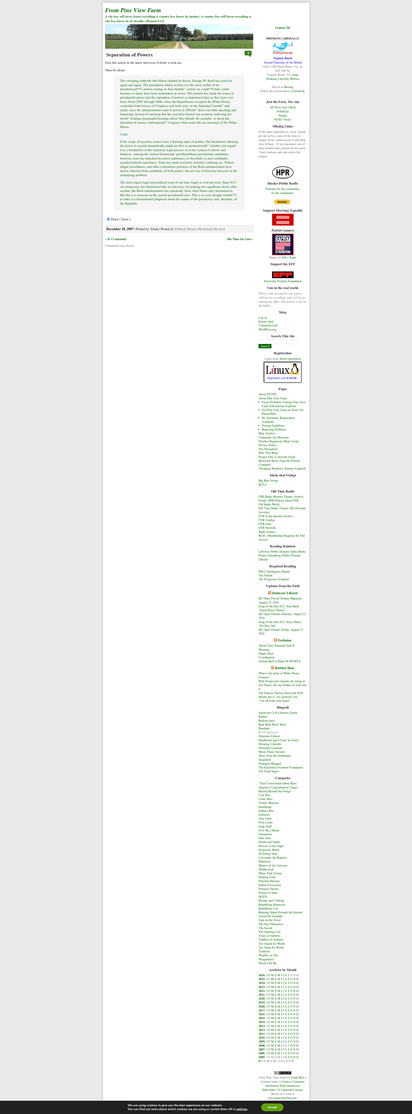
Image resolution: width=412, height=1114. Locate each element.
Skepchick (265, 760)
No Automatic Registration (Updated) (278, 420)
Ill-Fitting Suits (268, 854)
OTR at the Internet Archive (276, 516)
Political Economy (270, 885)
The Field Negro (269, 771)
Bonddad (264, 728)
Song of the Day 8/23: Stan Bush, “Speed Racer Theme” (279, 608)
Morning (264, 649)
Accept (272, 1107)
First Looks (266, 822)
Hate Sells (265, 838)
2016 (262, 1014)
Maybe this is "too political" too (278, 697)
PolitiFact (283, 111)
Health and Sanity (269, 842)
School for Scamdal (270, 916)
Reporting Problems (274, 429)
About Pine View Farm (273, 398)
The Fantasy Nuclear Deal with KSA (281, 693)
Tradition (264, 951)
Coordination (266, 657)
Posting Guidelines (273, 425)
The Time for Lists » (240, 239)
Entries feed (266, 321)
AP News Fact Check (283, 107)
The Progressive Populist (274, 579)
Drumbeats (265, 807)
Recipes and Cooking (271, 900)
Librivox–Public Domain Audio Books (282, 551)
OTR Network (267, 528)
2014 (262, 1022)
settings (241, 1109)
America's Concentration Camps (278, 787)
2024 (262, 983)
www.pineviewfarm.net (282, 1098)
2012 (262, 1030)
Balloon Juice (267, 720)
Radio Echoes (267, 532)
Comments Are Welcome (274, 437)
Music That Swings (270, 873)
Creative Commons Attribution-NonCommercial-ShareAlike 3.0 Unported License (283, 1085)
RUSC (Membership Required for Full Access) (282, 537)
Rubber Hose (284, 667)
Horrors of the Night (271, 846)
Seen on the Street (270, 920)
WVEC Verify (282, 119)
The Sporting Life (270, 932)
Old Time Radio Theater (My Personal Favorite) (282, 510)
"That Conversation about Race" (278, 783)
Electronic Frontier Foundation (283, 281)
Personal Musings (269, 881)
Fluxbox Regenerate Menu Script (279, 441)
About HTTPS (267, 394)
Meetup (288, 87)
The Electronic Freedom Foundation (281, 767)
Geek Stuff (265, 826)
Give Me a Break (269, 830)
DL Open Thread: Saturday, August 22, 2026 (283, 616)
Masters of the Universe (273, 865)
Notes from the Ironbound (274, 755)
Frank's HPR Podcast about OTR (278, 500)
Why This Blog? (269, 453)
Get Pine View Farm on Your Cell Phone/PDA (282, 412)
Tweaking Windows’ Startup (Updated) (282, 468)
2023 (262, 987)
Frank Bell (297, 1077)
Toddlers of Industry (271, 939)
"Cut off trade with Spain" (274, 701)
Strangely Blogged (270, 763)
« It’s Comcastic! (116, 239)
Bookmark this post (212, 229)
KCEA (263, 484)
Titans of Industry (269, 936)
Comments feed (268, 325)
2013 (262, 1026)
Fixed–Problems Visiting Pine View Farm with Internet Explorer (284, 404)
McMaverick (266, 869)
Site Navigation (268, 449)
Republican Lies (268, 908)
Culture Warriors (269, 803)
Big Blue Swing (268, 480)
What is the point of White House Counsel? (279, 675)
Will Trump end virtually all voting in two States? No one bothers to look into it (283, 685)
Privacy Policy (267, 445)
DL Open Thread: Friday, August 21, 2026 (281, 631)
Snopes (283, 115)
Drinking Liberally (270, 744)
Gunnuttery (265, 834)
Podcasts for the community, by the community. (283, 191)
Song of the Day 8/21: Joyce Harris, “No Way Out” (280, 624)
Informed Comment (270, 748)
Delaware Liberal (284, 592)
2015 (262, 1018)
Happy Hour (266, 653)
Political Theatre (269, 889)
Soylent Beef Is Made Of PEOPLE (280, 661)
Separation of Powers (129, 54)
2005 (262, 1057)
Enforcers (264, 814)
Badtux (263, 716)
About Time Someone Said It (276, 645)
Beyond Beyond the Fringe (275, 791)
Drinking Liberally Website (282, 79)
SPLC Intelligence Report (274, 571)
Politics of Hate (268, 893)
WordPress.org (267, 329)
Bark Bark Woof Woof (272, 724)
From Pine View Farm (133, 10)
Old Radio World (269, 504)
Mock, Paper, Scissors (272, 752)
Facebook (299, 91)
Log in (263, 317)
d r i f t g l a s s (268, 732)
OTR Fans (265, 524)
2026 (262, 975)
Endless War (266, 811)
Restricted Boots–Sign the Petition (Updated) (279, 463)
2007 (262, 1049)
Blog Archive (267, 433)
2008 (262, 1045)
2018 (262, 1006)
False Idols (265, 818)
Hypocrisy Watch (269, 850)
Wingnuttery (266, 959)
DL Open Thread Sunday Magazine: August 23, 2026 (281, 600)
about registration (290, 358)
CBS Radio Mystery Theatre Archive (281, 496)
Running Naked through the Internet (281, 912)
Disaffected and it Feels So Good (278, 740)
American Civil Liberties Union (278, 713)
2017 (262, 1010)
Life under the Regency (273, 857)
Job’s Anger (289, 257)
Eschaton (284, 640)
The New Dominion (271, 924)
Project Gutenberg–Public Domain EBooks (279, 557)
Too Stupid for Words (272, 943)
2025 (262, 979)
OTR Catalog (267, 520)
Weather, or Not (268, 955)
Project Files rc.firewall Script (277, 457)
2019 (262, 1002)
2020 (262, 998)
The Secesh (265, 928)
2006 (262, 1053)
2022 (262, 990)
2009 (262, 1041)
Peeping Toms (267, 877)
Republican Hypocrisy (272, 904)
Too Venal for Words (271, 947)
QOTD (263, 896)
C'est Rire (264, 795)
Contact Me (282, 27)
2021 (262, 994)
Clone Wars (266, 799)
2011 (262, 1033)
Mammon (264, 861)
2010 (262, 1037)
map (295, 75)
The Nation (265, 575)
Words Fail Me (268, 963)
